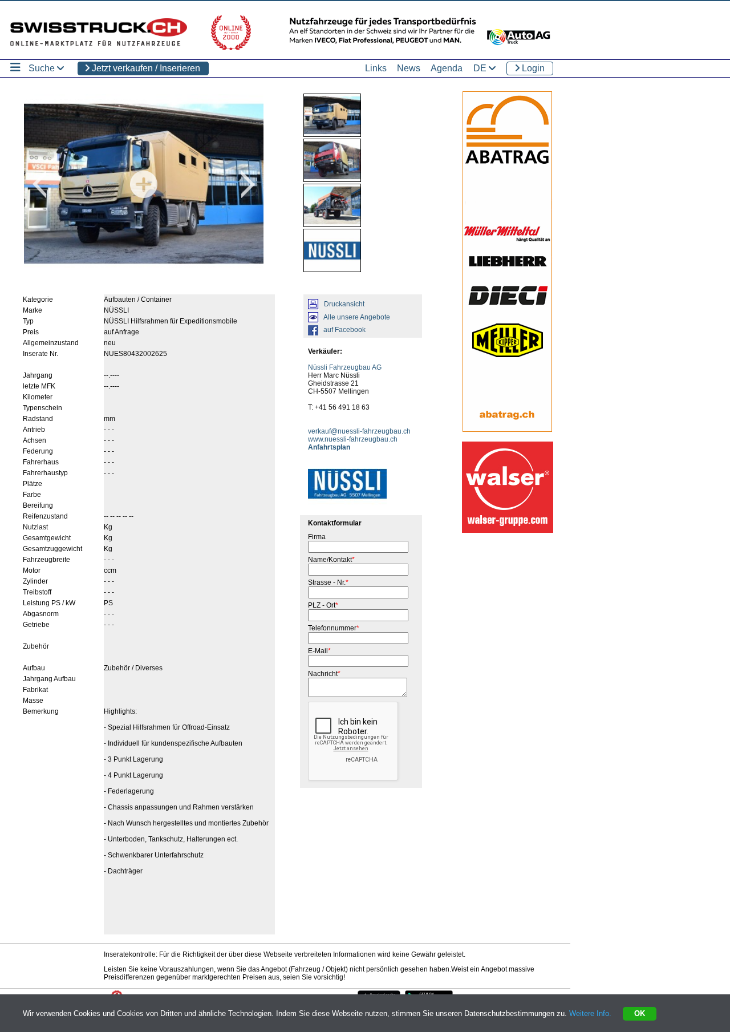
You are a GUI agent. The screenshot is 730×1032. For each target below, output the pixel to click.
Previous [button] (39, 184)
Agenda (447, 68)
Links (376, 68)
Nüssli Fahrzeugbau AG (345, 367)
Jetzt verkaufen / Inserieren (145, 68)
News (408, 68)
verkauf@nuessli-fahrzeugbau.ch (359, 431)
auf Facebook (344, 330)
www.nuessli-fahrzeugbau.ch (353, 439)
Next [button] (248, 184)
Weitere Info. (590, 1013)
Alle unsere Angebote (356, 317)
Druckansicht (344, 304)
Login (532, 68)
